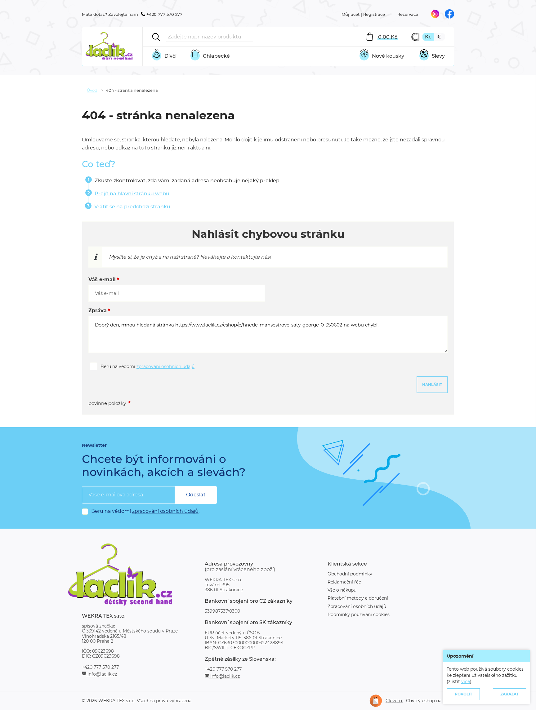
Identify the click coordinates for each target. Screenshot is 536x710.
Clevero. (394, 700)
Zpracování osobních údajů (357, 606)
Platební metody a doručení (358, 598)
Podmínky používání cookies (359, 614)
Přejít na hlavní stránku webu (132, 194)
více (465, 681)
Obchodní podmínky (350, 573)
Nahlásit (432, 384)
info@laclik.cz (101, 674)
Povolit (463, 694)
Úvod (92, 90)
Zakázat (509, 694)
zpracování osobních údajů (165, 366)
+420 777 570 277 (164, 14)
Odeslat (196, 495)
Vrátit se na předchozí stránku (132, 207)
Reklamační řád (344, 581)
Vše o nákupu (342, 590)
